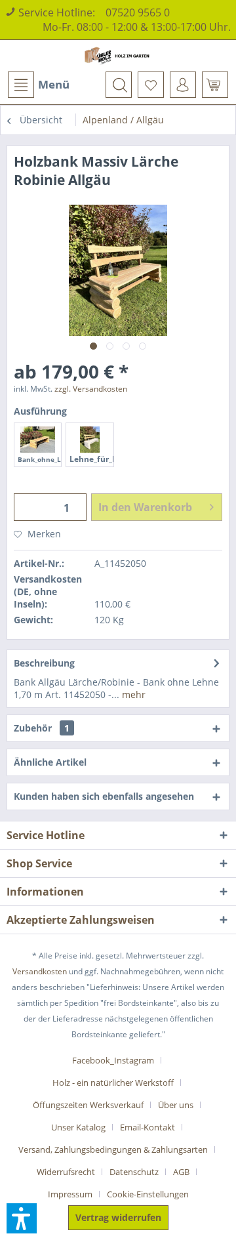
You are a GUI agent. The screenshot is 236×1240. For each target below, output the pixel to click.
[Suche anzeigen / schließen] (119, 85)
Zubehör (41, 728)
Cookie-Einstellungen (148, 1194)
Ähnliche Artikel (50, 762)
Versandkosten (39, 971)
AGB (181, 1172)
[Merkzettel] (151, 85)
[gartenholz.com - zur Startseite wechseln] (118, 56)
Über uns (175, 1105)
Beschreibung (44, 663)
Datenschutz (134, 1172)
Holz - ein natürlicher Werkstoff (113, 1082)
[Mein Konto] (183, 85)
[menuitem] (38, 85)
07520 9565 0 (138, 12)
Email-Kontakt (147, 1127)
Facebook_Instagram (113, 1060)
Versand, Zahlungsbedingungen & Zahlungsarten (113, 1149)
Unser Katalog (78, 1127)
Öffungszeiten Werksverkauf (88, 1105)
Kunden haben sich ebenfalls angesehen (104, 796)
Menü (53, 84)
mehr (132, 694)
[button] (22, 1218)
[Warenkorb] (215, 85)
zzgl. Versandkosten (90, 388)
